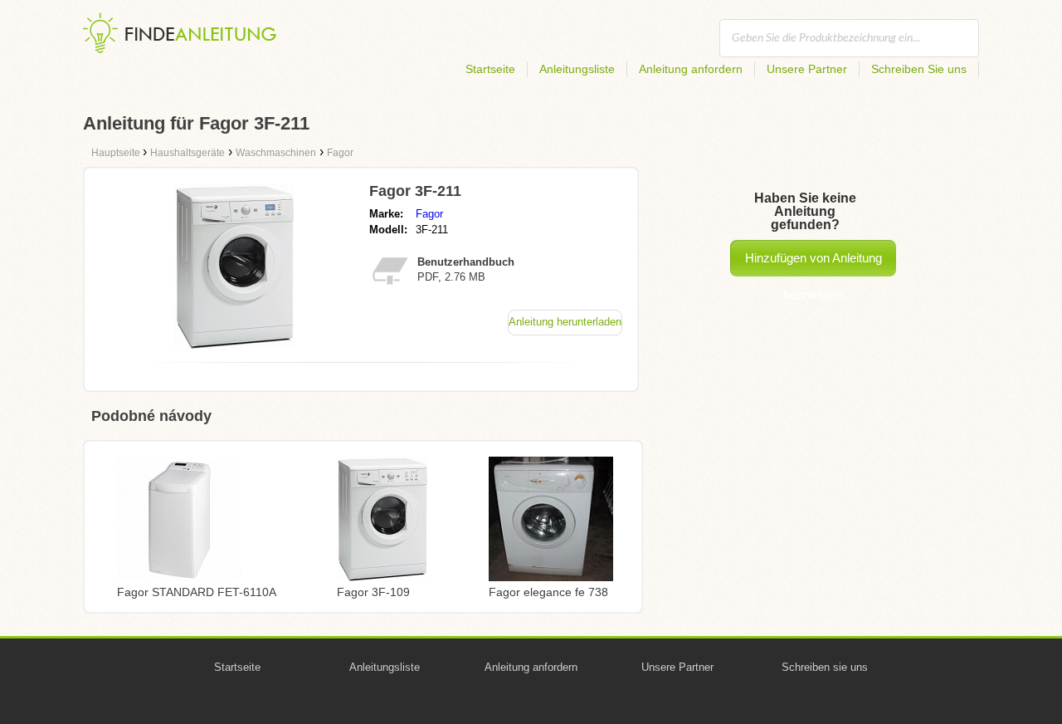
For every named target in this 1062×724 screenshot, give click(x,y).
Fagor (429, 214)
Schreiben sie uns (825, 667)
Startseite (490, 69)
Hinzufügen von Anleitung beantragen (813, 263)
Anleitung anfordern (691, 69)
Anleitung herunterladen (565, 322)
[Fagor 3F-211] (234, 345)
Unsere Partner (807, 69)
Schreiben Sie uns (919, 69)
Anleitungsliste (577, 69)
